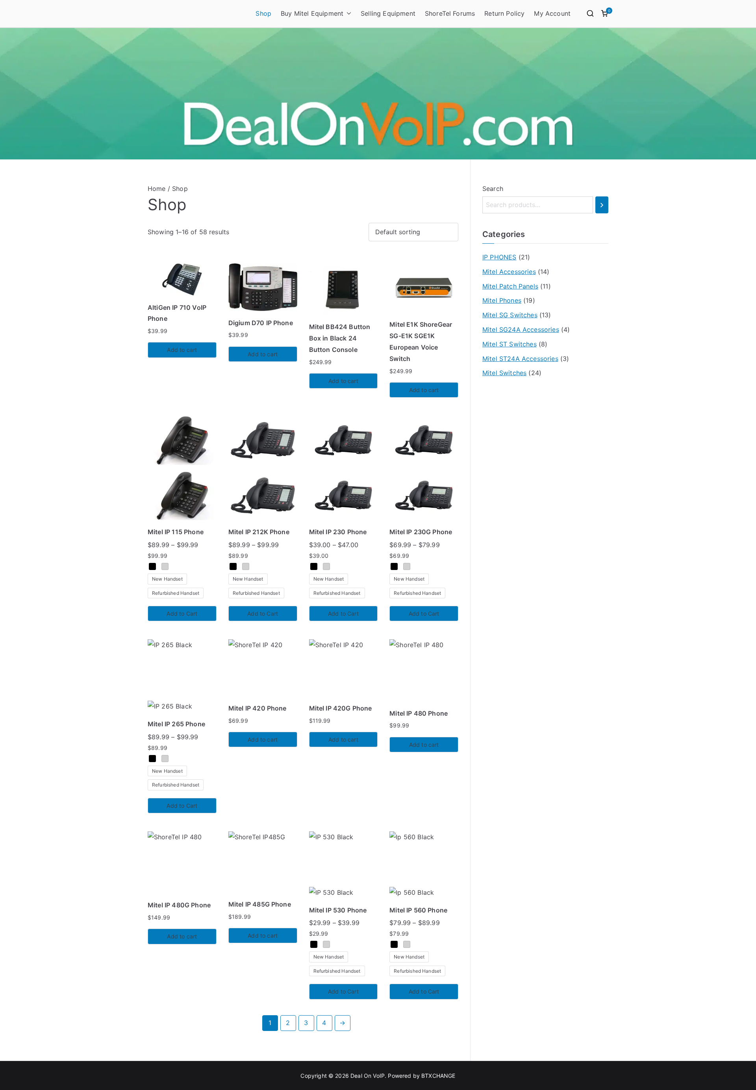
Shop (263, 13)
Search (492, 188)
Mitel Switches (504, 373)
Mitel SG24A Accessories (520, 329)
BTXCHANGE (438, 1075)
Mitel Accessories (509, 272)
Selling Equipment (388, 13)
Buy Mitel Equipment (312, 13)
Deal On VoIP (367, 1075)
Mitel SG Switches (509, 315)
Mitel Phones (501, 300)
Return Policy (504, 13)
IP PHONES (499, 257)
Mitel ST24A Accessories (520, 359)
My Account (552, 13)
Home (157, 188)
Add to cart (182, 349)
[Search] (601, 204)
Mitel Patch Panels (510, 286)
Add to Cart (182, 613)
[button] (347, 13)
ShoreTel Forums (450, 13)
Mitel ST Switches (509, 344)
